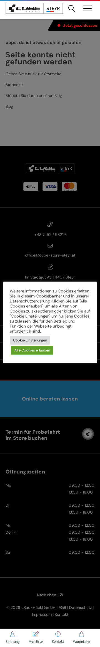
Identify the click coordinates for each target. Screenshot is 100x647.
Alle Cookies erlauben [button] (32, 350)
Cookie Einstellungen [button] (30, 340)
